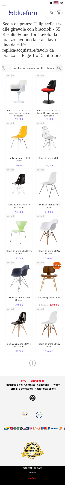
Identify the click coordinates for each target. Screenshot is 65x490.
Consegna (43, 384)
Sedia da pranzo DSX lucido (19, 159)
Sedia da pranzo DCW (49, 297)
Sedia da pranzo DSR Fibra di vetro (19, 205)
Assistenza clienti (45, 388)
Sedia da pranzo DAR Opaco (19, 298)
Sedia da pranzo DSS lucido (49, 205)
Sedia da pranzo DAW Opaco (49, 252)
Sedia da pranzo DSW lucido (49, 345)
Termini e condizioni (21, 388)
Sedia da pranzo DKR (48, 158)
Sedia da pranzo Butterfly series (19, 252)
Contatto (29, 384)
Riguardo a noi (14, 384)
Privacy (55, 384)
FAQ (23, 380)
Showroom (37, 380)
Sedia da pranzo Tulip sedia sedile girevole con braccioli (19, 113)
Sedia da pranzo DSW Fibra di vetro (19, 345)
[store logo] (23, 12)
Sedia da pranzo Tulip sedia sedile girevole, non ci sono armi (49, 113)
